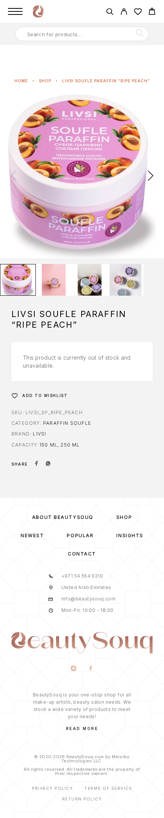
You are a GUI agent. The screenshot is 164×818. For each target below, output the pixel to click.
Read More (82, 728)
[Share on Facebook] (36, 464)
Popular (80, 535)
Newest (32, 535)
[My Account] (124, 13)
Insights (129, 535)
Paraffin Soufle (67, 423)
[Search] (110, 13)
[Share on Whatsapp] (48, 464)
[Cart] (152, 12)
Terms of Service (108, 788)
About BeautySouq (62, 517)
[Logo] (38, 11)
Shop (45, 80)
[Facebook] (90, 669)
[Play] (18, 280)
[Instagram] (73, 669)
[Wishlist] (138, 13)
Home (21, 80)
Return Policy (82, 799)
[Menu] (15, 11)
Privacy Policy (52, 788)
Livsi (39, 434)
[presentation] (13, 176)
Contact (82, 554)
